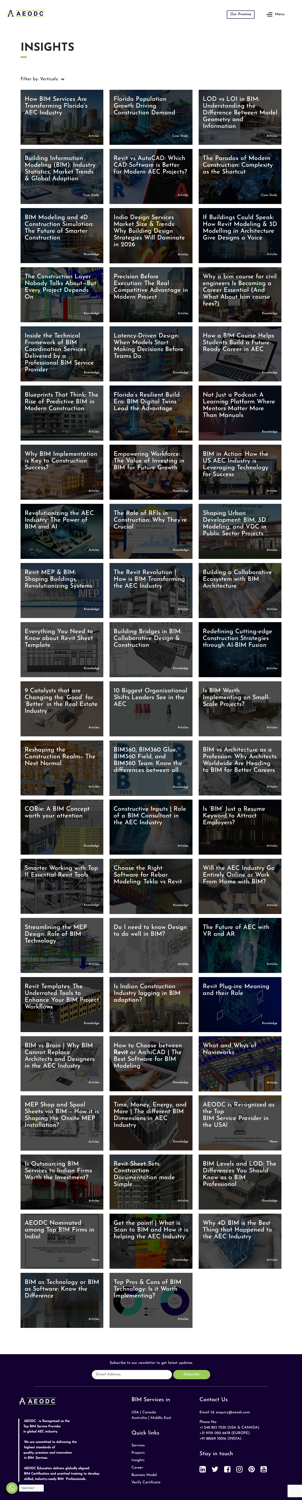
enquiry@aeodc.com (233, 1412)
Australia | (140, 1418)
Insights (137, 1460)
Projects (138, 1453)
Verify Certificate (145, 1482)
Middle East (161, 1418)
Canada (149, 1412)
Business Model (144, 1475)
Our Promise (240, 14)
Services (138, 1445)
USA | (136, 1412)
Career (137, 1468)
